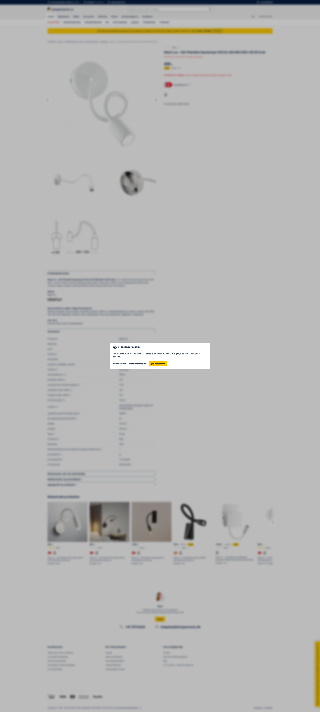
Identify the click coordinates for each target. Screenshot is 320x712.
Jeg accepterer (158, 363)
